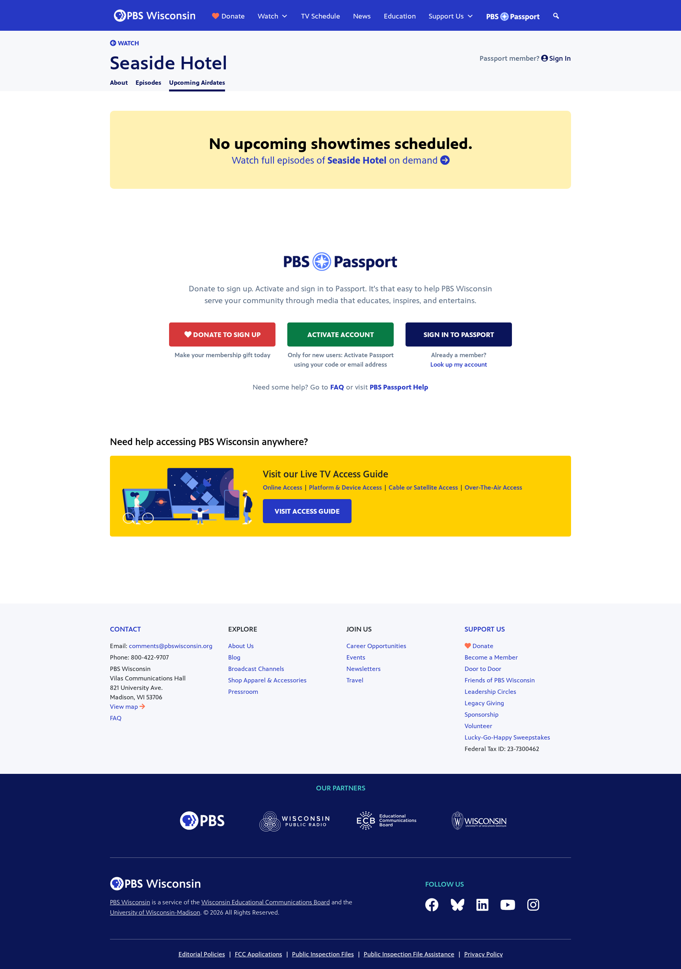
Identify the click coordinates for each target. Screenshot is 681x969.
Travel (354, 680)
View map (125, 706)
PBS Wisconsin (130, 902)
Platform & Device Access (345, 487)
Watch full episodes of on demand (336, 160)
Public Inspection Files (323, 954)
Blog (234, 657)
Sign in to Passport (459, 334)
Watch (268, 16)
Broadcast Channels (256, 669)
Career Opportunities (376, 646)
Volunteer (478, 726)
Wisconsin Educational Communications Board (265, 902)
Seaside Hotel (168, 63)
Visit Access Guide (307, 511)
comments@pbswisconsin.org (170, 646)
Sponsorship (482, 714)
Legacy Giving (484, 703)
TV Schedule (320, 16)
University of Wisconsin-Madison (155, 912)
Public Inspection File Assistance (409, 954)
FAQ (337, 387)
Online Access (282, 487)
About (119, 82)
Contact (125, 629)
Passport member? (525, 58)
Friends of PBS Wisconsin (500, 680)
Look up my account (458, 364)
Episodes (148, 82)
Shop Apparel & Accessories (267, 680)
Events (355, 657)
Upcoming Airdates (197, 82)
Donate (233, 16)
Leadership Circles (490, 691)
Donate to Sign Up (226, 334)
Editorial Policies (202, 954)
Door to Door (483, 669)
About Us (241, 646)
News (362, 16)
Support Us (446, 16)
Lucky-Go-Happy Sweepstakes (507, 737)
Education (400, 16)
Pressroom (243, 691)
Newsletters (363, 669)
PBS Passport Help (399, 387)
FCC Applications (258, 954)
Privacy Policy (483, 954)
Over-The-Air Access (493, 487)
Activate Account (340, 334)
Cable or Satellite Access (423, 487)
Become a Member (491, 657)
